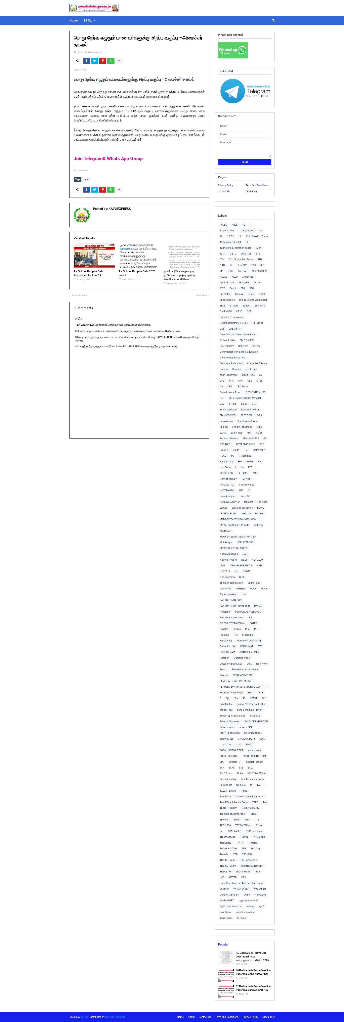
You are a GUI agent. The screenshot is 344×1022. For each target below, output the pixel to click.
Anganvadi (248, 276)
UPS (243, 877)
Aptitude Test (227, 282)
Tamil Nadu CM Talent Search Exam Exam (242, 796)
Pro (236, 634)
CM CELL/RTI (247, 340)
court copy (251, 369)
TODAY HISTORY (228, 848)
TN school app (228, 837)
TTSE (257, 871)
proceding (247, 634)
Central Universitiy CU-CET (234, 323)
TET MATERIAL (243, 825)
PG (250, 617)
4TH (222, 259)
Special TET (235, 762)
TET (258, 819)
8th (221, 271)
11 (239, 236)
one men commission (231, 582)
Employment (227, 421)
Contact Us (224, 191)
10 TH (230, 236)
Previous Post (79, 295)
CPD (222, 380)
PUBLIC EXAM (227, 652)
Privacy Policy (225, 185)
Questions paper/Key (231, 663)
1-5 (260, 230)
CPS (231, 380)
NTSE (242, 577)
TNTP (240, 842)
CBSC (239, 311)
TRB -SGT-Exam (228, 865)
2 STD (233, 253)
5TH (259, 259)
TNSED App (258, 837)
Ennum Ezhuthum (242, 427)
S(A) (228, 698)
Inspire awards (246, 484)
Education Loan (228, 409)
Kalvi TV (245, 496)
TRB (235, 854)
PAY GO (258, 606)
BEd (243, 288)
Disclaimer (251, 191)
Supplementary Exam (252, 779)
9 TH (230, 271)
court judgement (228, 375)
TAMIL (243, 790)
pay (244, 594)
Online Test (226, 588)
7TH (253, 265)
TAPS (255, 802)
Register (224, 675)
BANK (233, 288)
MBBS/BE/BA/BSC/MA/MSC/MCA (238, 519)
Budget (246, 305)
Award (257, 282)
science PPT (245, 727)
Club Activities (227, 340)
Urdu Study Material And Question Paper (241, 883)
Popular (223, 944)
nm (236, 571)
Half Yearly (259, 450)
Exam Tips (236, 432)
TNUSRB (252, 842)
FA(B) (259, 432)
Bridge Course (227, 300)
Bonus (251, 294)
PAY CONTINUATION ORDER (235, 606)
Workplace (260, 894)
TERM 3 (237, 819)
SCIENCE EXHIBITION (256, 721)
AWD (222, 288)
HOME (249, 461)
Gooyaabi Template (115, 1017)
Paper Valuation (228, 594)
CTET (259, 380)
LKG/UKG (245, 513)
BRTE (222, 305)
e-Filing (232, 403)
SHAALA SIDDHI (246, 738)
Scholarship (226, 704)
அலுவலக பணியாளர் (248, 900)
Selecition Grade (253, 733)
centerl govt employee (231, 317)
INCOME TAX (227, 484)
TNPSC (244, 837)
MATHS (259, 513)
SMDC (249, 744)
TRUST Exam (243, 871)
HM (240, 461)
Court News (248, 375)
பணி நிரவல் (225, 912)
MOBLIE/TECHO (244, 542)
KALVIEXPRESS (119, 209)
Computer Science (257, 363)
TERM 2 (224, 819)
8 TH (263, 265)
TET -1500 (225, 825)
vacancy (224, 889)
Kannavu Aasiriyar (230, 502)
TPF (244, 848)
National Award (228, 559)
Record (223, 669)
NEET (244, 559)
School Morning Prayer (249, 710)
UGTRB (232, 877)
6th (231, 265)
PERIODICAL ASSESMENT (249, 611)
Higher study (227, 461)
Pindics (237, 629)
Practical (224, 634)
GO (265, 438)
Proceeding (226, 640)
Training (255, 848)
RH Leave (238, 692)
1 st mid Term (227, 230)
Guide (236, 450)
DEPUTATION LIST (255, 392)
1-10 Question (246, 230)
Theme (84, 1017)
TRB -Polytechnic (248, 860)
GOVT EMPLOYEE (245, 444)
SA (236, 698)
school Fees (226, 710)
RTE (261, 692)
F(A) (249, 432)
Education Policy (250, 409)
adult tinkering (259, 271)
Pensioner (225, 611)
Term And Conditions (257, 185)
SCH (264, 698)
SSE (241, 767)
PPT (256, 629)
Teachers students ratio (232, 814)
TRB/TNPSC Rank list (252, 865)
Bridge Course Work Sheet (253, 300)
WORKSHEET (227, 900)
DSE (222, 403)
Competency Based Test (232, 357)
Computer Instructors (231, 363)
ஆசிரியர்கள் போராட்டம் (231, 906)
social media (255, 750)
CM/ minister (227, 346)
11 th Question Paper (257, 236)
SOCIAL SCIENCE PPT (231, 750)
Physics (224, 629)
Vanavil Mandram (229, 894)
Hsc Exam (225, 467)
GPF (261, 444)
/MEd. (235, 224)
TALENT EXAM (228, 790)
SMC (238, 744)
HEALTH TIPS (227, 455)
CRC (240, 380)
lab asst (248, 502)
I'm (242, 467)
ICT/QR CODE (227, 473)
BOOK (262, 294)
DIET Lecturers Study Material (245, 398)
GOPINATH (226, 444)
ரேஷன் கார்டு (226, 917)
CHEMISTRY (235, 328)
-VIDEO (223, 224)
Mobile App (226, 542)
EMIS (259, 415)
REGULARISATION (242, 675)
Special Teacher (254, 762)
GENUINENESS (251, 438)
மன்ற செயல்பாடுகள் (245, 912)
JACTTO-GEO (227, 490)
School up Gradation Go (232, 715)
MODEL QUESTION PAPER (233, 548)
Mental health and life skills (234, 525)
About (191, 1016)
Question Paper (242, 658)
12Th (222, 253)
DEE (230, 386)
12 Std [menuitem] (88, 20)
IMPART (246, 479)
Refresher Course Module (245, 669)
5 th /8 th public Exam (241, 259)
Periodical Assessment (232, 617)
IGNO (254, 473)
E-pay (244, 403)
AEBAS (223, 276)
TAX (265, 802)
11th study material (230, 242)
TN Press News (253, 831)
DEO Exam (242, 386)
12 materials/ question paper (235, 248)
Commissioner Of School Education (239, 351)
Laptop (223, 507)
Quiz (249, 663)
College (256, 346)
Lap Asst (262, 502)
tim (221, 831)
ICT (250, 467)
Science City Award (230, 721)
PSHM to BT (246, 646)
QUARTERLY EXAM (249, 652)
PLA (247, 629)
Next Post (201, 295)
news (80, 52)
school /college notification (251, 704)
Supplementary (228, 779)
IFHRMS (243, 473)
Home (180, 1016)
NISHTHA (225, 571)
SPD (222, 762)
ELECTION (246, 415)
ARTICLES (243, 282)
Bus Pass (260, 305)
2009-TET (246, 253)
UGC (222, 877)
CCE (249, 311)
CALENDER (226, 311)
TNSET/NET (226, 842)
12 (246, 242)
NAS (244, 554)
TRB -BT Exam (227, 860)
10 (221, 236)
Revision (224, 692)
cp (260, 375)
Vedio (247, 894)
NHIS (259, 565)
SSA (222, 767)
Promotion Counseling (248, 640)
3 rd (258, 253)
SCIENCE (255, 715)
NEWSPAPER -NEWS (241, 565)
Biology (239, 294)
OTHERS (240, 588)
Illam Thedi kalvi (228, 479)
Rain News (262, 663)
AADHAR (242, 271)
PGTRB (253, 623)
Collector (243, 346)
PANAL (264, 588)
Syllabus (240, 785)
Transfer (224, 854)
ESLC (259, 427)
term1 (248, 819)
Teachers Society (250, 808)
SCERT (253, 698)
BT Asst (234, 305)
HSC (260, 461)
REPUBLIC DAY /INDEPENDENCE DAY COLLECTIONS (240, 687)
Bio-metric (225, 294)
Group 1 (224, 450)
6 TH (222, 265)
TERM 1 (253, 814)
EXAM (223, 432)
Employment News (248, 421)
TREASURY (225, 871)
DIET (222, 398)
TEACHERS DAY (228, 808)
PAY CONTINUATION (231, 600)
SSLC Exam (226, 773)
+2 (244, 224)
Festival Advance (229, 438)
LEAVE (260, 507)
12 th (258, 248)
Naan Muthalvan (229, 554)
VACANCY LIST (241, 889)
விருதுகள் (242, 917)
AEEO (235, 276)
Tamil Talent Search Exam (234, 802)
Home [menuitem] (73, 20)
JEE (240, 490)
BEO (251, 288)
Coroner (236, 369)
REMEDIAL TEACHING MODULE (236, 681)
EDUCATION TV (228, 415)
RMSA (251, 692)
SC (243, 698)
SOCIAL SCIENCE (229, 756)
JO (248, 490)
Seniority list (226, 738)
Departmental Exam (230, 392)
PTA (260, 646)
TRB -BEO (247, 854)
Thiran (259, 825)
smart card (226, 744)
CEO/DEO (258, 323)
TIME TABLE (234, 831)
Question (224, 658)
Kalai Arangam (228, 496)
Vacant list (260, 889)
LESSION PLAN (228, 513)
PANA (253, 588)
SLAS (262, 738)
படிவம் (262, 906)
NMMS (246, 571)
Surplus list (226, 785)
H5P (246, 450)
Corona (224, 369)
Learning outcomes (242, 507)
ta (251, 785)
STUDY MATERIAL (256, 773)
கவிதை (250, 906)
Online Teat (254, 582)
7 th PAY (242, 265)
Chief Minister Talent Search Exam (238, 334)
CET (222, 328)
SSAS (232, 767)
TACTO (260, 785)
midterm (258, 525)
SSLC (250, 767)
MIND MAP (226, 531)
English (224, 427)
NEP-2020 (257, 559)
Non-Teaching (227, 577)
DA (221, 386)
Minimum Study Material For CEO (238, 536)
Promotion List (228, 646)
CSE (249, 380)
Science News (227, 727)
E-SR (254, 403)
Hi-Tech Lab (245, 455)
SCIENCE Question (230, 733)
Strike (240, 773)
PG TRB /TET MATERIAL (232, 623)
